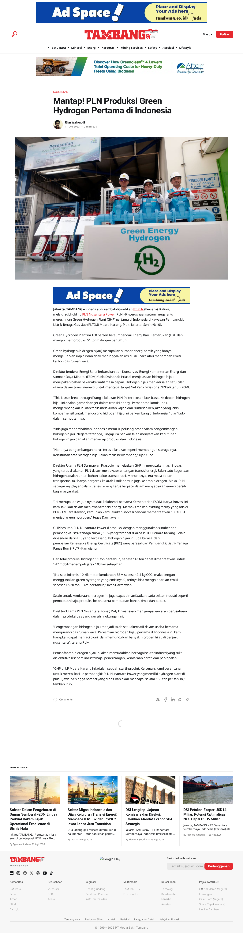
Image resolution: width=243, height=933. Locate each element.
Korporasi (108, 47)
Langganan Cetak (144, 919)
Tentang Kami (72, 919)
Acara (51, 899)
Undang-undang (95, 889)
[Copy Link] (187, 699)
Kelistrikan (60, 91)
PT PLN (138, 309)
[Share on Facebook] (165, 699)
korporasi (53, 889)
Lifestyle (185, 47)
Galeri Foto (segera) (211, 899)
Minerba (166, 899)
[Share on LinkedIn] (172, 699)
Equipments (130, 894)
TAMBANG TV (131, 889)
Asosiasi (168, 47)
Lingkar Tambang (209, 909)
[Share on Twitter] (158, 699)
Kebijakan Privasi (169, 919)
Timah (13, 899)
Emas (13, 894)
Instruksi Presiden (96, 899)
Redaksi (124, 919)
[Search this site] (14, 34)
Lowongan (205, 894)
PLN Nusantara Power (98, 314)
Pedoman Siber (94, 919)
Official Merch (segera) (213, 889)
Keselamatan (169, 894)
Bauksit (14, 909)
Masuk (207, 34)
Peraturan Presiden (97, 894)
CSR (50, 894)
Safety (152, 47)
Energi (91, 47)
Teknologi (167, 889)
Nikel (13, 904)
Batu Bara (59, 47)
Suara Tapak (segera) (212, 904)
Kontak (112, 919)
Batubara (15, 889)
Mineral (76, 47)
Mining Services (132, 47)
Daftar (224, 34)
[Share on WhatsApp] (180, 699)
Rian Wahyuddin (75, 122)
